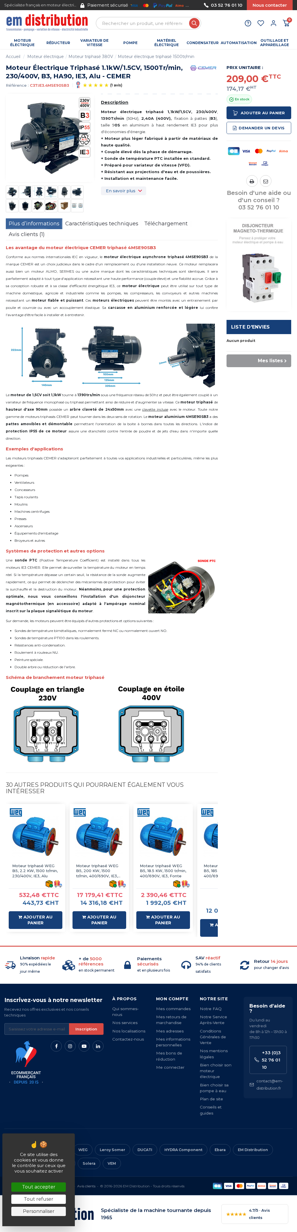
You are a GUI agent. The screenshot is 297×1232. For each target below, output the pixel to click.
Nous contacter (270, 5)
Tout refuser (38, 1199)
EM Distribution (253, 1150)
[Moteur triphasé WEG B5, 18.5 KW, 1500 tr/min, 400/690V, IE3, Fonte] (163, 836)
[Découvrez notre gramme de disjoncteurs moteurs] (259, 264)
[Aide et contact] (248, 23)
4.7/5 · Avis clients (248, 1214)
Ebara (220, 1150)
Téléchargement (166, 223)
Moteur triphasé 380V (90, 56)
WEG (83, 1150)
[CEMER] (203, 67)
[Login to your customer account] (273, 23)
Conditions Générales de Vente (213, 1037)
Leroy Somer (112, 1150)
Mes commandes (173, 1008)
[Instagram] (70, 1046)
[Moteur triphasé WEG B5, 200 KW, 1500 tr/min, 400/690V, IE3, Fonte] (99, 836)
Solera (89, 1163)
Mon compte (172, 998)
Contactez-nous (128, 1039)
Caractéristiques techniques (101, 223)
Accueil (13, 56)
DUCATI (144, 1150)
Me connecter (170, 1067)
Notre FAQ (211, 1008)
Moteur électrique (45, 56)
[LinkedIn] (98, 1046)
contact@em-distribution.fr (269, 1084)
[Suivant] (195, 5)
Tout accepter (38, 1187)
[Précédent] (80, 5)
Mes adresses (170, 1031)
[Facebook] (56, 1046)
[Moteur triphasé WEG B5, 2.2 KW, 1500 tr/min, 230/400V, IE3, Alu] (35, 836)
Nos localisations (128, 1031)
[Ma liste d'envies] (260, 23)
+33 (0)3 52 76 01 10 (271, 1060)
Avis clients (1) (27, 234)
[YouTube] (84, 1046)
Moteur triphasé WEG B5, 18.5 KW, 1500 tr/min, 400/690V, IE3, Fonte (163, 870)
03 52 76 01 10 (226, 5)
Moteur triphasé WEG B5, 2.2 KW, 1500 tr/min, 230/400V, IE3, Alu (35, 870)
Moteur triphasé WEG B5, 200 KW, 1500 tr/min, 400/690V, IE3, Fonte (97, 871)
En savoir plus (120, 190)
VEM (112, 1163)
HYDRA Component (183, 1150)
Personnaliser (39, 1211)
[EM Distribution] (47, 23)
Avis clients (86, 1186)
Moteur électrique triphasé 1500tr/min (156, 56)
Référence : (17, 85)
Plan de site (211, 1099)
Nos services (124, 1022)
